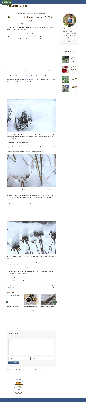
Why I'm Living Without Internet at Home (74, 88)
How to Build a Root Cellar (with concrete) (74, 59)
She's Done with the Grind (50, 286)
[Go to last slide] (7, 302)
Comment (11, 340)
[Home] (18, 13)
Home (35, 5)
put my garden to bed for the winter (31, 79)
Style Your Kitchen (42, 5)
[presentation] (14, 299)
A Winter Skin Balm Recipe (12, 306)
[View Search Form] (83, 2)
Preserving (62, 5)
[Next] (55, 302)
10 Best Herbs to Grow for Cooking (15, 286)
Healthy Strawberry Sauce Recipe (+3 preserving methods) (74, 69)
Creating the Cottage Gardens (47, 306)
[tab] (31, 310)
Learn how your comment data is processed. (34, 369)
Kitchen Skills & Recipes (53, 5)
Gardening (68, 5)
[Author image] (22, 24)
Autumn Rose (26, 23)
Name (10, 358)
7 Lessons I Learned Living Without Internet (73, 79)
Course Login (75, 5)
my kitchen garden (11, 258)
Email (34, 358)
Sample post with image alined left (31, 306)
